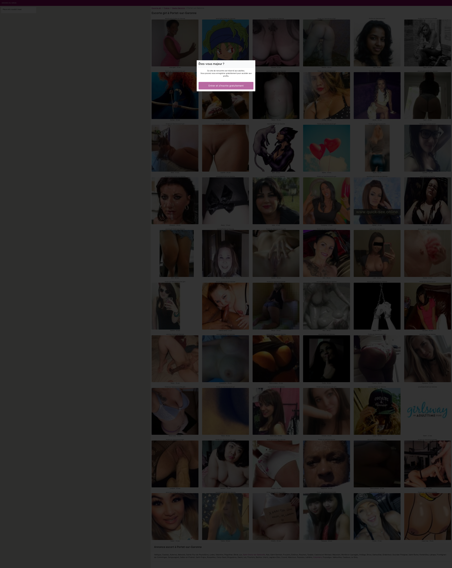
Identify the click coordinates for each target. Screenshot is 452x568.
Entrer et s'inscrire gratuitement (226, 85)
